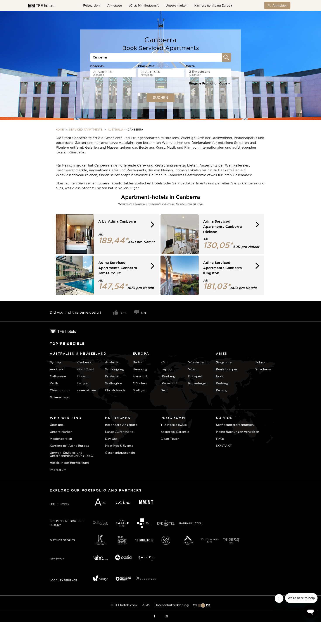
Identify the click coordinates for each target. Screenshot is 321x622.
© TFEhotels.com (124, 605)
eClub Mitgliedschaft (144, 5)
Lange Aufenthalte (119, 431)
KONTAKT (224, 445)
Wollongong (114, 369)
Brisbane (111, 376)
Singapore (223, 362)
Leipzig (166, 369)
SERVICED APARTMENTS (85, 129)
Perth (54, 383)
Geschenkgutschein (120, 452)
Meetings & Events (119, 445)
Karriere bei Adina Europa (213, 5)
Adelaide (111, 362)
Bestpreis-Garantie (174, 431)
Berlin (137, 362)
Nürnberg (167, 376)
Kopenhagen (197, 383)
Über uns (57, 424)
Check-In (97, 66)
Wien (192, 369)
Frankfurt (140, 376)
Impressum (58, 469)
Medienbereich (61, 438)
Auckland (57, 369)
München (140, 383)
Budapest (195, 376)
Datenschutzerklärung (172, 605)
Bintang (222, 383)
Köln (163, 362)
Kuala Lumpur (226, 369)
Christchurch (60, 390)
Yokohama (263, 369)
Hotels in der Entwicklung (69, 462)
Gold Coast (85, 369)
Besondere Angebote (121, 424)
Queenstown (59, 397)
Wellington (113, 383)
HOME (60, 129)
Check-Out (146, 66)
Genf (164, 390)
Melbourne (58, 376)
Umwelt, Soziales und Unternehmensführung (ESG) (72, 454)
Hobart (82, 376)
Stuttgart (140, 390)
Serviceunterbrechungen (235, 424)
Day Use (111, 438)
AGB (145, 605)
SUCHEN (160, 98)
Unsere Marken (176, 5)
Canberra (84, 362)
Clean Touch (169, 438)
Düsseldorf (168, 383)
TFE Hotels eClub (173, 424)
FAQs (220, 438)
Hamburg (140, 369)
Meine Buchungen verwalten (237, 431)
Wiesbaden (196, 362)
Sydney (55, 362)
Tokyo (260, 362)
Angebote (114, 5)
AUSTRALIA (115, 129)
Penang (221, 390)
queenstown (86, 390)
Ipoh (219, 376)
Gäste (190, 66)
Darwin (82, 383)
